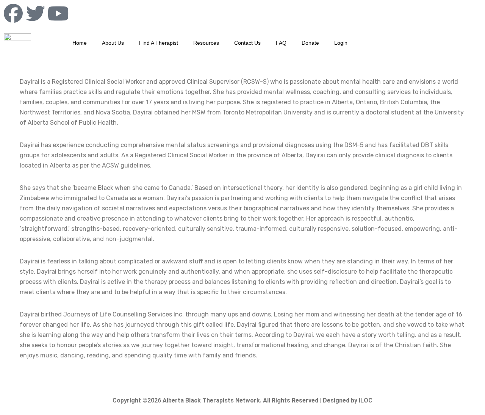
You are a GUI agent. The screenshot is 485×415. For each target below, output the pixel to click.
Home (79, 43)
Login (340, 43)
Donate (310, 43)
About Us (113, 43)
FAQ (281, 43)
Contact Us (247, 43)
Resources (206, 43)
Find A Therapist (158, 43)
